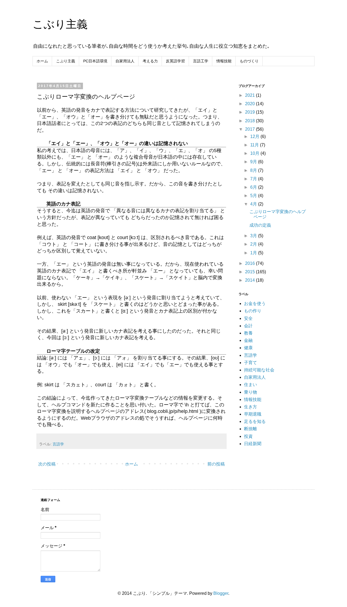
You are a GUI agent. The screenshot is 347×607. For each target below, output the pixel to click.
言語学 (58, 444)
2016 (250, 263)
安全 (248, 318)
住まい (250, 384)
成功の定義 (260, 225)
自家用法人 (124, 61)
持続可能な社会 (259, 370)
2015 (250, 271)
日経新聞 (252, 443)
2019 (250, 112)
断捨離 (250, 428)
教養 (248, 333)
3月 (254, 235)
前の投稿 (216, 464)
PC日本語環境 (95, 61)
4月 (254, 204)
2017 (250, 129)
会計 (248, 325)
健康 (248, 347)
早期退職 (252, 414)
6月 (254, 187)
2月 (254, 244)
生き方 (250, 406)
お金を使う (255, 303)
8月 (254, 170)
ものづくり (249, 61)
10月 (255, 153)
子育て (250, 362)
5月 (254, 195)
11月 (255, 145)
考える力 (150, 61)
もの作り (252, 311)
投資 (248, 436)
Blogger (220, 593)
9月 (254, 161)
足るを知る (255, 421)
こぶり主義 (60, 24)
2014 (250, 280)
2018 (250, 120)
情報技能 (224, 61)
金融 (248, 340)
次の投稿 (47, 464)
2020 (250, 103)
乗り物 (250, 392)
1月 (254, 252)
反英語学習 (175, 61)
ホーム (42, 61)
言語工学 (200, 61)
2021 (250, 95)
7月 (254, 178)
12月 (255, 136)
